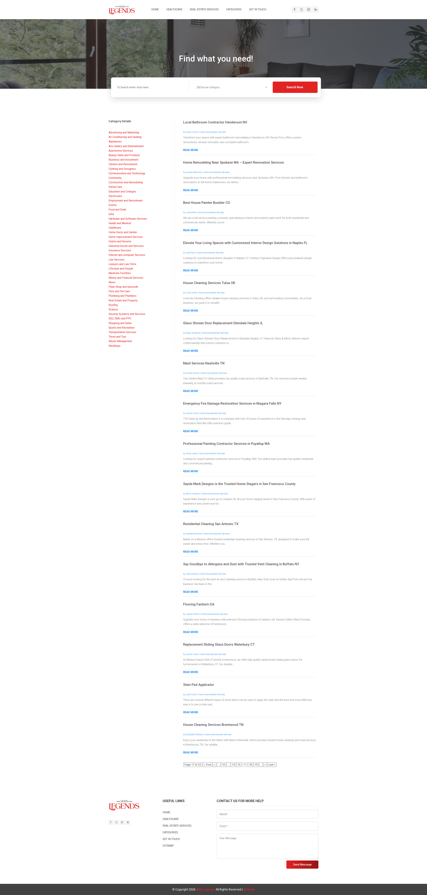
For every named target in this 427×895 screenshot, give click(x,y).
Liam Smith (191, 292)
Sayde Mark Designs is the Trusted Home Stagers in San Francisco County (239, 484)
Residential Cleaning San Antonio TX (211, 524)
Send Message (302, 864)
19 (256, 764)
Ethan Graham (193, 493)
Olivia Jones (191, 453)
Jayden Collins (193, 614)
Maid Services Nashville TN (204, 363)
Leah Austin (191, 694)
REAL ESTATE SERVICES (204, 9)
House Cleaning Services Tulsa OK (209, 283)
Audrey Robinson (194, 172)
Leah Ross (191, 252)
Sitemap (249, 889)
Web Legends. (206, 889)
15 (233, 764)
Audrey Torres (192, 373)
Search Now (294, 87)
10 (223, 764)
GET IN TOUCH (257, 9)
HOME (155, 9)
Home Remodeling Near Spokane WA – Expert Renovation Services (233, 162)
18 (250, 764)
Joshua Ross (192, 574)
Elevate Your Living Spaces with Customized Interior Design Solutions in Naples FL (245, 243)
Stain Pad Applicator (198, 685)
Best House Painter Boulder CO (206, 203)
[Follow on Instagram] (308, 9)
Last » (272, 764)
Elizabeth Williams (195, 734)
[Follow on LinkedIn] (315, 9)
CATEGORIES (234, 9)
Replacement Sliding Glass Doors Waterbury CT (219, 644)
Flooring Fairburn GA (198, 604)
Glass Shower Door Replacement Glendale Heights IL (223, 323)
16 (239, 764)
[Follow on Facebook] (294, 9)
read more (190, 150)
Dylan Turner (192, 132)
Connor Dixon (192, 413)
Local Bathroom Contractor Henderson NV (215, 122)
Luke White (191, 212)
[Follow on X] (301, 9)
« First (207, 764)
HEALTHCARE (174, 9)
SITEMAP (168, 845)
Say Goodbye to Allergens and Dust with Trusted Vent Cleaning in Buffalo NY (241, 564)
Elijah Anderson (193, 333)
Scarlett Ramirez (194, 533)
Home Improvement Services (212, 132)
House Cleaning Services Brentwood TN (213, 725)
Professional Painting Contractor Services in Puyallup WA (226, 444)
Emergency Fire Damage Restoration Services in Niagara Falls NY (232, 403)
